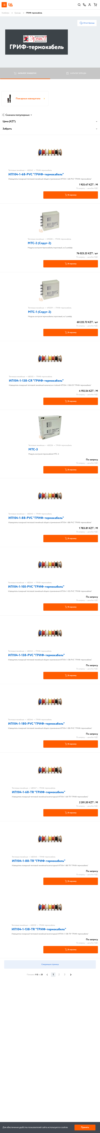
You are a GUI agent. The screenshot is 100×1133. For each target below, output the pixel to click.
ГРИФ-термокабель (44, 170)
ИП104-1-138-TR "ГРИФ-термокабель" (39, 929)
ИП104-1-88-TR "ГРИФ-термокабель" (38, 861)
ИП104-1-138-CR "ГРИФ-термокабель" (36, 380)
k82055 (30, 376)
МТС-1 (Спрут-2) (39, 312)
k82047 (34, 788)
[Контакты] (84, 4)
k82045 (30, 651)
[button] (17, 115)
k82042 (30, 170)
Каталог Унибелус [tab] (27, 73)
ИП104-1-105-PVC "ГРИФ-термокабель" (36, 587)
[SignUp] (89, 4)
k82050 (33, 925)
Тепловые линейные (16, 170)
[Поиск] (79, 4)
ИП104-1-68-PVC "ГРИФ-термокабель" (36, 174)
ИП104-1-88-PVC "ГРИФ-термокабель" (36, 518)
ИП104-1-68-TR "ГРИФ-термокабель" (38, 792)
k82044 (30, 582)
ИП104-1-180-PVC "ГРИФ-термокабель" (36, 724)
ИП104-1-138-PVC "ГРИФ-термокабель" (36, 655)
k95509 (50, 308)
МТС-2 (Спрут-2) (39, 243)
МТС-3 (33, 449)
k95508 (49, 239)
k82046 (30, 719)
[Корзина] (95, 4)
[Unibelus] (10, 5)
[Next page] (71, 975)
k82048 (34, 857)
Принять (85, 1127)
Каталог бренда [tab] (78, 73)
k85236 (50, 445)
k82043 (30, 514)
